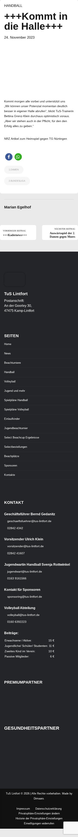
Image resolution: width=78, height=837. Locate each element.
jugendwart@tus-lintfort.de (24, 571)
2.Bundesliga (17, 181)
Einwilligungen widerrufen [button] (39, 823)
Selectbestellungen (15, 446)
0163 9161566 (16, 578)
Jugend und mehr (14, 390)
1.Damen (14, 169)
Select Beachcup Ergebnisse (21, 437)
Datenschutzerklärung (48, 808)
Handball (13, 6)
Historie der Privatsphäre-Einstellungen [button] (39, 818)
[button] (8, 156)
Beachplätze (11, 456)
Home (7, 344)
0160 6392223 (16, 621)
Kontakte (9, 475)
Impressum (23, 808)
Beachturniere (12, 362)
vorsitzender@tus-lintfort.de (25, 546)
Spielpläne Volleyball (16, 409)
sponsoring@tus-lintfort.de (24, 596)
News (7, 353)
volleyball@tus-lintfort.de (23, 615)
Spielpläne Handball (16, 400)
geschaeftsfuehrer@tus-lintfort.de (28, 521)
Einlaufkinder (12, 418)
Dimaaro (39, 798)
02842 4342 (14, 528)
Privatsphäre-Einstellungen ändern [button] (39, 813)
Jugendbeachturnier (16, 428)
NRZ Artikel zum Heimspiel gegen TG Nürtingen (35, 138)
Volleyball (10, 381)
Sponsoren (10, 465)
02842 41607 (15, 553)
